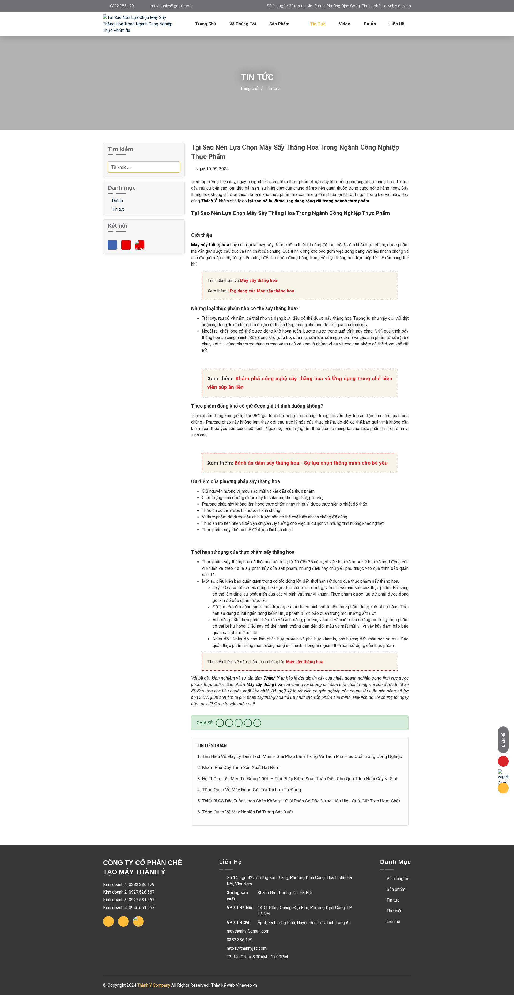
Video (344, 24)
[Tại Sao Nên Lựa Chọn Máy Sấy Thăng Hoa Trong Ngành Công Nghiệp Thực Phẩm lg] (143, 24)
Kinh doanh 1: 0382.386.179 (128, 884)
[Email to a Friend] (239, 723)
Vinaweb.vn (246, 985)
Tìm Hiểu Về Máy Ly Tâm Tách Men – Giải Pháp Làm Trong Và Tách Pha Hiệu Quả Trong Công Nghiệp (302, 756)
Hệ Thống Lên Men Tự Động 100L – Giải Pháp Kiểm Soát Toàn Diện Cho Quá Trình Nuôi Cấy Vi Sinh (300, 778)
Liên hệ (396, 24)
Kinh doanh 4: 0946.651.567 (128, 907)
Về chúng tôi (242, 24)
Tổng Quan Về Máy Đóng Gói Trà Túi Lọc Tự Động (251, 789)
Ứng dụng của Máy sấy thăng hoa (261, 290)
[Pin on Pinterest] (248, 723)
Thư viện (394, 910)
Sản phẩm (395, 889)
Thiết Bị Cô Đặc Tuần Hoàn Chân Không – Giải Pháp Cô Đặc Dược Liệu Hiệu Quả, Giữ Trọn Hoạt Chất (301, 801)
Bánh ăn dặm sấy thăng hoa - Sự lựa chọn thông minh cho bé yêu (311, 463)
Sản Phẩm (279, 24)
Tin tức (318, 24)
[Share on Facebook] (220, 723)
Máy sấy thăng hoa (258, 280)
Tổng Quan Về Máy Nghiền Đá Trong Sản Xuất (247, 812)
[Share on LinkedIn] (257, 723)
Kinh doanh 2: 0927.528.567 (128, 892)
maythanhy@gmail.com (172, 5)
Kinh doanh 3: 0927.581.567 (128, 899)
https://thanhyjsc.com (247, 948)
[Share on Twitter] (229, 723)
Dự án (370, 24)
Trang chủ (205, 24)
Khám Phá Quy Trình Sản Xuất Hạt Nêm (240, 767)
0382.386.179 (122, 5)
